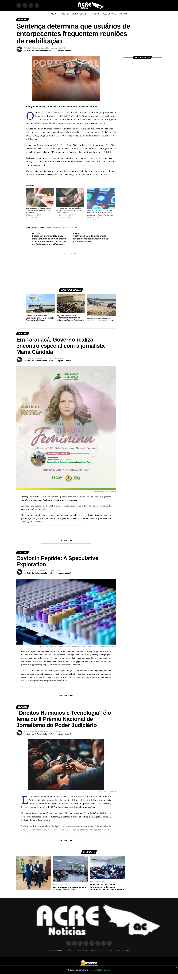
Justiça (67, 227)
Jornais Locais (79, 14)
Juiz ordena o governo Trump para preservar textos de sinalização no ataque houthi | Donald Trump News (100, 212)
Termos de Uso (97, 950)
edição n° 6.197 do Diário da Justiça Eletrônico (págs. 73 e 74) (83, 145)
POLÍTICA (65, 14)
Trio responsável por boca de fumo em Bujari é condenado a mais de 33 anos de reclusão (69, 210)
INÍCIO (53, 14)
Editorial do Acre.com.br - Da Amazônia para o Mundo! (49, 50)
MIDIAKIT (126, 950)
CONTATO (123, 14)
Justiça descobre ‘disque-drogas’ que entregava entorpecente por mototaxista (38, 210)
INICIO (50, 950)
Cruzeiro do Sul (55, 227)
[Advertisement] (71, 270)
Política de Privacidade (77, 950)
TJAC (75, 227)
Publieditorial (109, 14)
